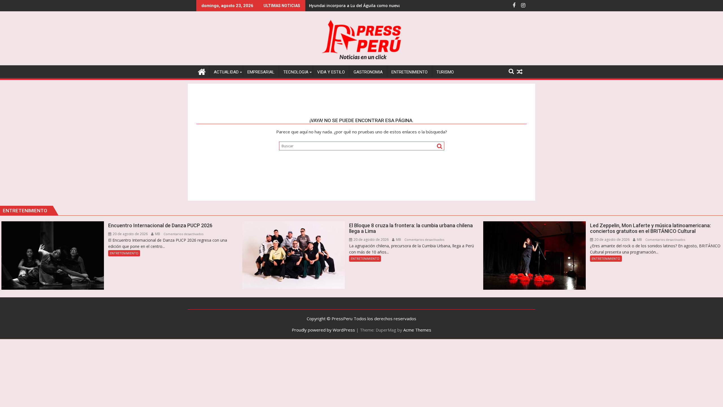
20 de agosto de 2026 (130, 233)
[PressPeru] (201, 71)
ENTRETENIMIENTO (124, 253)
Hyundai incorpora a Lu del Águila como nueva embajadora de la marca (380, 5)
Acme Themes (417, 330)
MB (157, 233)
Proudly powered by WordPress (323, 330)
